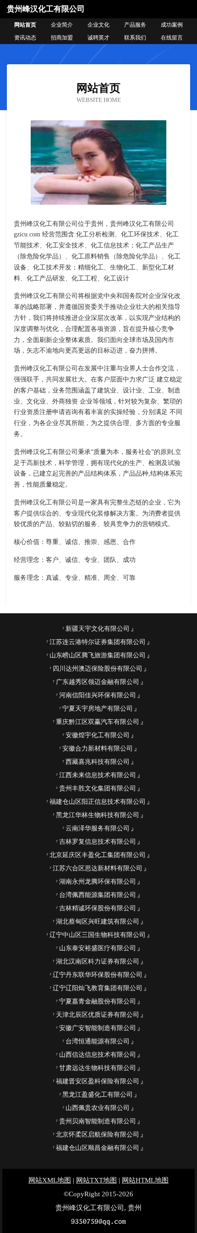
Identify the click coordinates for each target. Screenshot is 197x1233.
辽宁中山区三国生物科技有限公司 (97, 934)
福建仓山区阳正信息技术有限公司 (97, 801)
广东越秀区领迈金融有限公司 (97, 681)
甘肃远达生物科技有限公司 (97, 1068)
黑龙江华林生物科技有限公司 (97, 815)
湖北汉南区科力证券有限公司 (97, 961)
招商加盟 (62, 37)
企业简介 (62, 25)
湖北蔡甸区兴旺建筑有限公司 (97, 921)
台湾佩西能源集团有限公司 (97, 894)
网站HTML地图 (145, 1180)
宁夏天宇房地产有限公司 (97, 708)
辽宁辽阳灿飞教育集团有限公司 (97, 988)
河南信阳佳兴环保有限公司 (97, 695)
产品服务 (135, 25)
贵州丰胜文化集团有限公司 (97, 788)
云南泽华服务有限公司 (98, 828)
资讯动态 (25, 37)
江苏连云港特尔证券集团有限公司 (97, 642)
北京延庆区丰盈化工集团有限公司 (97, 855)
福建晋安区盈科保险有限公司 (97, 1081)
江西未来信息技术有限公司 (97, 775)
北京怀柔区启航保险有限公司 (97, 1134)
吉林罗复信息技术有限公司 (97, 841)
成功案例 (172, 25)
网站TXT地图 (96, 1180)
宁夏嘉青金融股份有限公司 (97, 1001)
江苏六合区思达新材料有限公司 (97, 868)
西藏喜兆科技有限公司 (98, 761)
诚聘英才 (98, 37)
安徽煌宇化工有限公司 (98, 735)
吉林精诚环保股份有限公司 (97, 908)
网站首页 (25, 25)
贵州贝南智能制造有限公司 (97, 1121)
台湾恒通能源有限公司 (98, 1041)
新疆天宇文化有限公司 (98, 628)
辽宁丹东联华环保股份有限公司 (97, 974)
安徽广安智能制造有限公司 (97, 1028)
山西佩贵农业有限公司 (98, 1107)
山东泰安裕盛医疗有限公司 (97, 948)
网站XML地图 (49, 1180)
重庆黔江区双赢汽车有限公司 (97, 721)
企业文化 (98, 25)
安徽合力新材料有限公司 (97, 748)
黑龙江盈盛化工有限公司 (97, 1094)
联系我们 (135, 37)
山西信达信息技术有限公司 (97, 1054)
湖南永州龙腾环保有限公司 (97, 881)
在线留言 (172, 37)
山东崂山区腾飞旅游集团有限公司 (97, 655)
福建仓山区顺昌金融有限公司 (97, 1147)
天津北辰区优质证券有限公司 (97, 1014)
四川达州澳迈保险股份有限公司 (97, 668)
